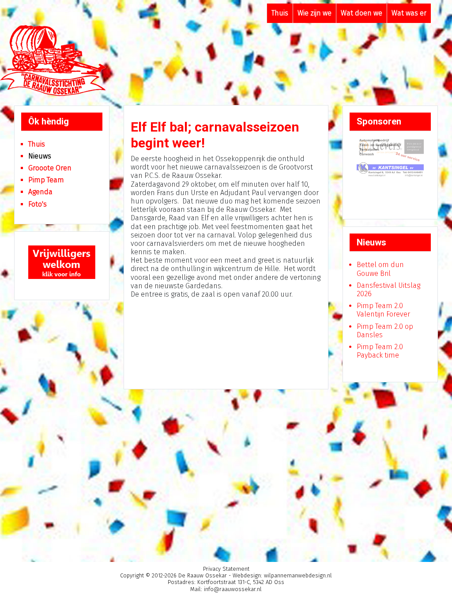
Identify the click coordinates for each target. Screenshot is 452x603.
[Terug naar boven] (436, 588)
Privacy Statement (226, 568)
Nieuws (39, 156)
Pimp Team (46, 180)
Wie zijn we (314, 13)
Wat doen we (361, 13)
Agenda (40, 192)
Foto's (37, 204)
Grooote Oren (50, 168)
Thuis (279, 13)
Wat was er (409, 13)
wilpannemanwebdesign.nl (298, 575)
